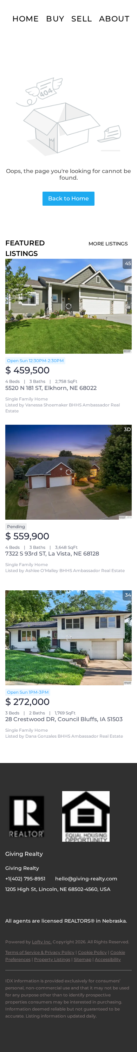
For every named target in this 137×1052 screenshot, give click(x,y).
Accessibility (108, 959)
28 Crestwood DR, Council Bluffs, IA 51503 (64, 719)
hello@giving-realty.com (86, 878)
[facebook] (10, 905)
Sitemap (82, 959)
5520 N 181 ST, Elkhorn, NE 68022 (51, 388)
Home (25, 19)
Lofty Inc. (42, 941)
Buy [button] (55, 19)
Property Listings (52, 959)
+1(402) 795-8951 (25, 878)
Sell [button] (81, 19)
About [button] (114, 19)
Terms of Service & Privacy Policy (39, 952)
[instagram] (24, 905)
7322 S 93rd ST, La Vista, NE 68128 (52, 553)
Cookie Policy (92, 952)
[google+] (38, 905)
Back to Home (68, 198)
